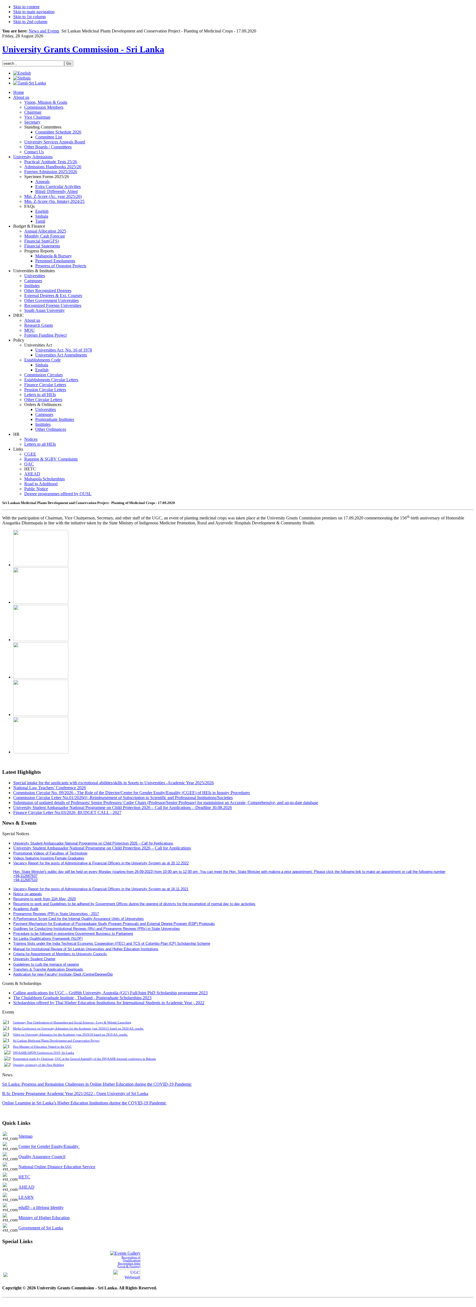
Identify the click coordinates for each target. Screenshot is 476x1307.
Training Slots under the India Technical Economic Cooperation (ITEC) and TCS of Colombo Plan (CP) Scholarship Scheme (111, 943)
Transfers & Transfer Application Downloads (48, 969)
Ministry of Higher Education (44, 1217)
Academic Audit (25, 909)
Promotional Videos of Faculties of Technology (50, 853)
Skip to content (26, 6)
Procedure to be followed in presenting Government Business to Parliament (73, 934)
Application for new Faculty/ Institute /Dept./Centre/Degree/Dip (63, 974)
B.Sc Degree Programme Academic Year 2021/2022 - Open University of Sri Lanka (75, 1093)
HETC (24, 1177)
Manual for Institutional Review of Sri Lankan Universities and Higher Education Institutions (85, 949)
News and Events (44, 31)
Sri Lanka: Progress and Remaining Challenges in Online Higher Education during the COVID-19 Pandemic (97, 1084)
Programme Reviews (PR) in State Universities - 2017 (56, 914)
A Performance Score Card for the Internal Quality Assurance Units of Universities (78, 919)
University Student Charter (34, 959)
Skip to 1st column (29, 16)
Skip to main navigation (34, 11)
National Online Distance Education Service (56, 1166)
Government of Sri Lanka (40, 1228)
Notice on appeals (27, 894)
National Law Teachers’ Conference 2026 (49, 787)
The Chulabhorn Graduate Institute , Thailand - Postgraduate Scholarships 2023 (82, 997)
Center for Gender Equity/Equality (49, 1146)
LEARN (26, 1197)
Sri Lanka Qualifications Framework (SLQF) (48, 938)
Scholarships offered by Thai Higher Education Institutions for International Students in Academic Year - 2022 (108, 1002)
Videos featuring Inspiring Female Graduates (48, 858)
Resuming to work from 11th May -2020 (44, 899)
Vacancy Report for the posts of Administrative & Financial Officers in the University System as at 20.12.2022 (101, 863)
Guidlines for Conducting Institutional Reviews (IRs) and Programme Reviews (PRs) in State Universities (96, 929)
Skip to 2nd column (30, 21)
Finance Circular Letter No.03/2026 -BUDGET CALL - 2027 (67, 812)
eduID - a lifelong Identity (41, 1207)
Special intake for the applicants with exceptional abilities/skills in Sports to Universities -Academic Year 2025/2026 (113, 782)
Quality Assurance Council (41, 1156)
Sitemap (25, 1136)
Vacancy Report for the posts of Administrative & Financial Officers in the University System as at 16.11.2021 (100, 889)
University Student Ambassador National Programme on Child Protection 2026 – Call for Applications (102, 848)
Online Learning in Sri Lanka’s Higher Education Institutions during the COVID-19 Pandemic (84, 1103)
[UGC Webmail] (126, 1274)
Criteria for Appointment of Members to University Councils (60, 954)
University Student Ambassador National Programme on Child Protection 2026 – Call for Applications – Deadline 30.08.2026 (122, 807)
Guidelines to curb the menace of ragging (46, 964)
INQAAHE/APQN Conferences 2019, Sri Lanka (43, 1052)
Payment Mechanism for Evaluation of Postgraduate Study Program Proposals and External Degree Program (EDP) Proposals (114, 924)
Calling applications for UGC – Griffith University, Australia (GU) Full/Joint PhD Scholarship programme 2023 (110, 992)
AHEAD (26, 1187)
